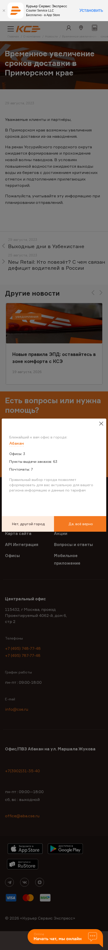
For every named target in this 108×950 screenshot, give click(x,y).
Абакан (16, 443)
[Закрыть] (3, 10)
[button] (65, 938)
